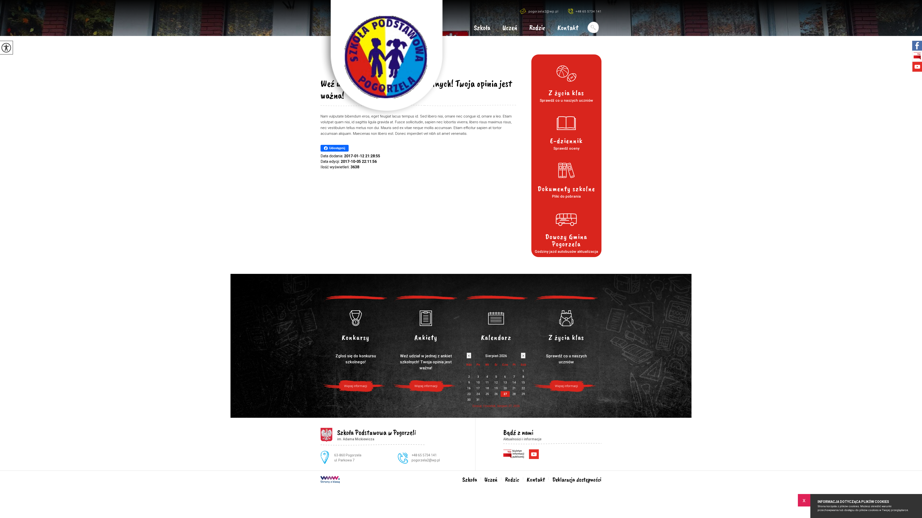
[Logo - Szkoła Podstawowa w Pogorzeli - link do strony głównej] (384, 58)
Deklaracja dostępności (576, 480)
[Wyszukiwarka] (592, 27)
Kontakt (567, 28)
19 (496, 388)
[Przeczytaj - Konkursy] (356, 318)
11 (487, 382)
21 (514, 388)
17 (478, 388)
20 (505, 388)
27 (505, 394)
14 (514, 382)
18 (487, 388)
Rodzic (537, 28)
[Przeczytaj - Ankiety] (426, 318)
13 (505, 382)
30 (469, 399)
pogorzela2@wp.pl (543, 11)
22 (523, 388)
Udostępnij (337, 148)
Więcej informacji (355, 386)
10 (478, 382)
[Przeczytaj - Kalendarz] (496, 318)
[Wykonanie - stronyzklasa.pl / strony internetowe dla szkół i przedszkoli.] (330, 480)
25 (487, 394)
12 (496, 382)
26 (496, 394)
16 (469, 388)
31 (478, 399)
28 (514, 394)
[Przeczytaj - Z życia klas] (566, 318)
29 (523, 394)
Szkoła (482, 28)
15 (523, 382)
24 (478, 394)
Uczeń (509, 28)
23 (469, 394)
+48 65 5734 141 (588, 11)
